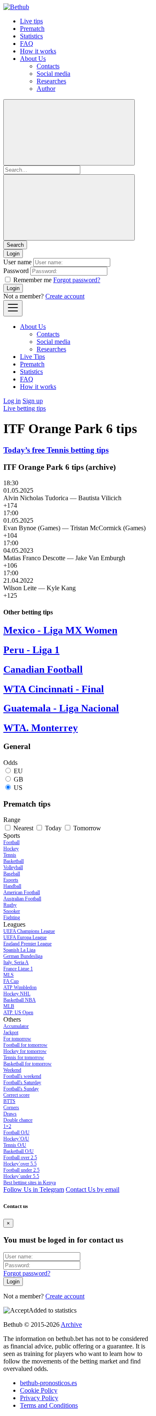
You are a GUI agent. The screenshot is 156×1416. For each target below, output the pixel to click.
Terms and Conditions (49, 1405)
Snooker (11, 911)
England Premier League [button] (27, 944)
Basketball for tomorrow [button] (27, 1064)
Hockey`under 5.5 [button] (21, 1176)
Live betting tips (24, 408)
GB (18, 779)
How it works (38, 51)
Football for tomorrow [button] (25, 1045)
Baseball (11, 874)
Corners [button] (11, 1107)
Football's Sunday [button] (21, 1089)
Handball (12, 886)
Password (16, 270)
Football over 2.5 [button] (20, 1157)
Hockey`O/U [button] (16, 1139)
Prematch (32, 28)
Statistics (31, 36)
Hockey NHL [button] (16, 994)
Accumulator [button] (16, 1026)
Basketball (13, 861)
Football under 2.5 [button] (21, 1170)
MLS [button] (8, 975)
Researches (51, 81)
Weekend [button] (12, 1070)
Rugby (10, 905)
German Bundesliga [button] (22, 956)
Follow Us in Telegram (33, 1189)
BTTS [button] (9, 1101)
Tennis (9, 855)
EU (18, 770)
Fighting (11, 917)
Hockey (11, 849)
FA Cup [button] (11, 981)
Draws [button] (10, 1114)
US (18, 787)
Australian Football (22, 899)
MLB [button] (8, 1006)
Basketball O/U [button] (18, 1151)
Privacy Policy (39, 1397)
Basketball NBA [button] (19, 1000)
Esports (10, 880)
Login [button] (13, 254)
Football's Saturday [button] (22, 1082)
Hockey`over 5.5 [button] (20, 1164)
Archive (71, 1324)
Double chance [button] (17, 1120)
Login (13, 288)
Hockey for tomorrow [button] (25, 1051)
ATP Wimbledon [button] (20, 987)
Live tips (31, 21)
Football (11, 842)
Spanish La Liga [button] (19, 950)
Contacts (48, 66)
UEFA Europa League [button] (25, 937)
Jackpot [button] (10, 1032)
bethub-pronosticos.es (48, 1382)
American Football (21, 892)
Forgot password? (76, 279)
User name (17, 262)
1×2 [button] (7, 1126)
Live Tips (32, 356)
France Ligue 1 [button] (18, 969)
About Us (33, 58)
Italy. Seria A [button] (16, 962)
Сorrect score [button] (16, 1095)
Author (46, 88)
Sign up (32, 400)
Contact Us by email (92, 1189)
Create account (64, 296)
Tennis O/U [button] (14, 1145)
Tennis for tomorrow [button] (23, 1057)
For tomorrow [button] (17, 1039)
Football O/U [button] (16, 1132)
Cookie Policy (38, 1390)
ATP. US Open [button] (18, 1012)
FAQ (26, 43)
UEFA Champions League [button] (29, 931)
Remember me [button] (32, 279)
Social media (53, 73)
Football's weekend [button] (22, 1076)
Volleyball (13, 867)
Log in (12, 400)
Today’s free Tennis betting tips (56, 450)
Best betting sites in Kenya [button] (29, 1182)
